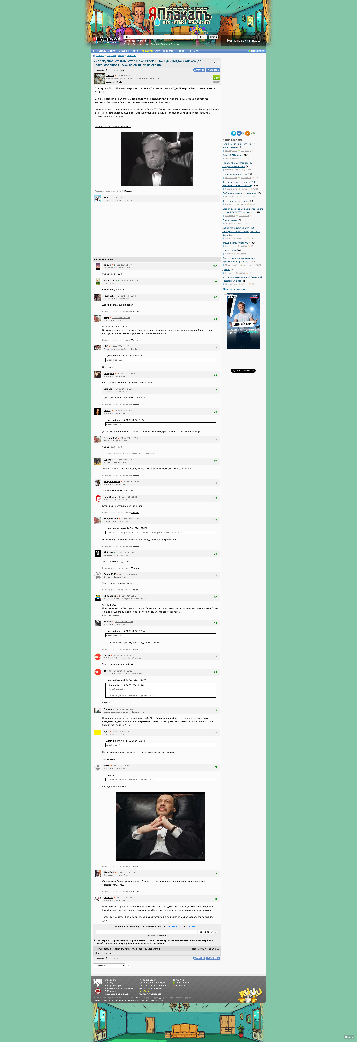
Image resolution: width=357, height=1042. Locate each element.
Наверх (349, 1037)
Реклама (175, 44)
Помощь (155, 44)
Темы (201, 36)
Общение (124, 51)
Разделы (101, 51)
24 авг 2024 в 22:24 (128, 596)
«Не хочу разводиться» (234, 174)
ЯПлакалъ (127, 191)
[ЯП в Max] (254, 133)
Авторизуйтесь (204, 940)
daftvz (228, 170)
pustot (107, 655)
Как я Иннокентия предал (235, 201)
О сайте (127, 44)
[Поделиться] (214, 63)
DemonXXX (110, 574)
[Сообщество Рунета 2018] (242, 995)
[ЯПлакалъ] (107, 40)
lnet (227, 158)
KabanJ (228, 273)
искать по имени (157, 935)
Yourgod (229, 223)
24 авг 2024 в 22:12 (126, 75)
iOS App (180, 980)
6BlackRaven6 (231, 177)
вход (256, 40)
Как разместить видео (150, 988)
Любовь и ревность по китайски (239, 193)
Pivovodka (109, 296)
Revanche (229, 246)
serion (107, 765)
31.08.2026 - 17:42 (117, 197)
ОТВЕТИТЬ (199, 70)
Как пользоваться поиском (153, 982)
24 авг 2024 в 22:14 (123, 265)
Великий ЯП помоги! (232, 155)
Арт (157, 51)
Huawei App (182, 985)
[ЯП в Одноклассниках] (247, 133)
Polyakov (108, 897)
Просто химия (229, 220)
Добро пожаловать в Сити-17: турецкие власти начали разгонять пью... (241, 231)
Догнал (226, 269)
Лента (111, 51)
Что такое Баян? (147, 980)
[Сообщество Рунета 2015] (250, 995)
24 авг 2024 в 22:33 (125, 709)
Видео (239, 223)
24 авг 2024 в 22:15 (121, 317)
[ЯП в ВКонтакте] (239, 133)
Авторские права (114, 985)
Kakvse (108, 621)
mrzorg (107, 410)
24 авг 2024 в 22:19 (125, 552)
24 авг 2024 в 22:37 (123, 766)
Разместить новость (150, 994)
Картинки (245, 189)
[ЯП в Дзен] (243, 133)
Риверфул (109, 373)
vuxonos (108, 459)
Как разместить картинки (152, 985)
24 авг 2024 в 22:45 (126, 897)
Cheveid (108, 709)
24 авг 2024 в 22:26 (124, 622)
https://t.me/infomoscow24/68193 (113, 126)
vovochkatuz (110, 280)
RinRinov (108, 552)
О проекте (110, 980)
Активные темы (141, 44)
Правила (165, 44)
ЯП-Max (193, 926)
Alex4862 (109, 872)
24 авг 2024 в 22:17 (133, 481)
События (131, 55)
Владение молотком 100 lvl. (237, 242)
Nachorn (229, 238)
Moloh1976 (230, 284)
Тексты (243, 204)
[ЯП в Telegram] (233, 133)
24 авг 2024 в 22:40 (126, 872)
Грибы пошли (229, 250)
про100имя (110, 497)
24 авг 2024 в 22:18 (128, 497)
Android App (182, 982)
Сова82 (110, 75)
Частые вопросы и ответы (119, 988)
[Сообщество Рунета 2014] (259, 995)
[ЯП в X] (252, 133)
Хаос (135, 51)
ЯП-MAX (194, 51)
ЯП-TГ (181, 51)
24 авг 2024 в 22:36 (121, 731)
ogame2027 (230, 196)
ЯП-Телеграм (176, 926)
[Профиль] (99, 78)
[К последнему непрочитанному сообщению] (122, 70)
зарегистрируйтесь (123, 943)
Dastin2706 (230, 216)
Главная (100, 55)
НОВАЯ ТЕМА (213, 70)
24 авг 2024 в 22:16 (129, 438)
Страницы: (99, 70)
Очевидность (231, 189)
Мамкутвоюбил (232, 265)
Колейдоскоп (231, 151)
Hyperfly (229, 254)
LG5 (106, 346)
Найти (213, 37)
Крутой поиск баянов (134, 40)
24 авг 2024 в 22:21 (128, 574)
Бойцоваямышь (112, 481)
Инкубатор (147, 51)
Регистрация (237, 40)
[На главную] (94, 51)
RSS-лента (110, 991)
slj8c (106, 731)
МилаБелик (110, 596)
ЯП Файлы (167, 51)
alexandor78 (230, 204)
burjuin (107, 265)
